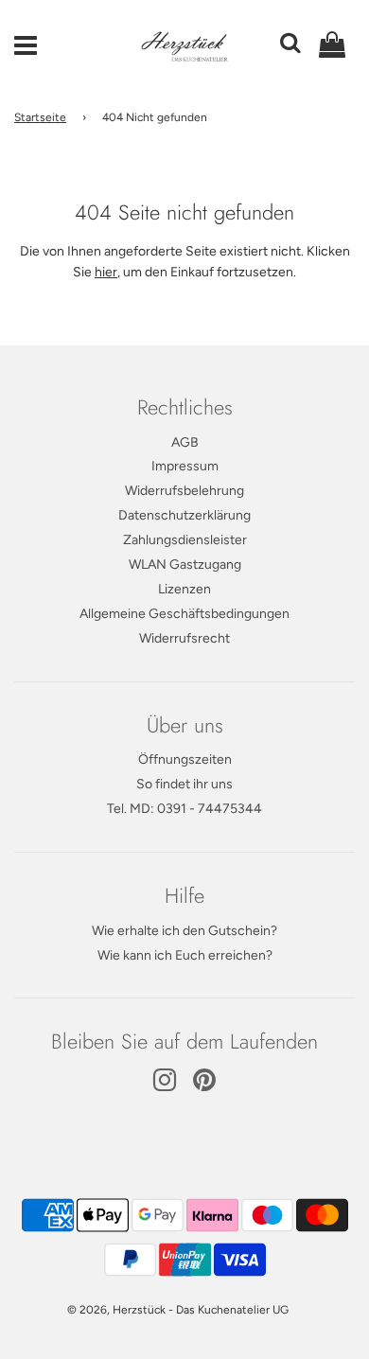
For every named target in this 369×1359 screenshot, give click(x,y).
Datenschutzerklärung (184, 515)
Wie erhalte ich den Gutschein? (184, 931)
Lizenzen (184, 589)
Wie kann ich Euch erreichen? (184, 955)
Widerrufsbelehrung (184, 491)
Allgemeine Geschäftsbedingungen (184, 614)
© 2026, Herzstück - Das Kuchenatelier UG (178, 1309)
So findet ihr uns (184, 784)
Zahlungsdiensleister (185, 540)
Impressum (185, 466)
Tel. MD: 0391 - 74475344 (184, 809)
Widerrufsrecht (184, 638)
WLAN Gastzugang (185, 564)
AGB (185, 442)
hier (106, 272)
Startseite (40, 117)
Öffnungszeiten (185, 759)
